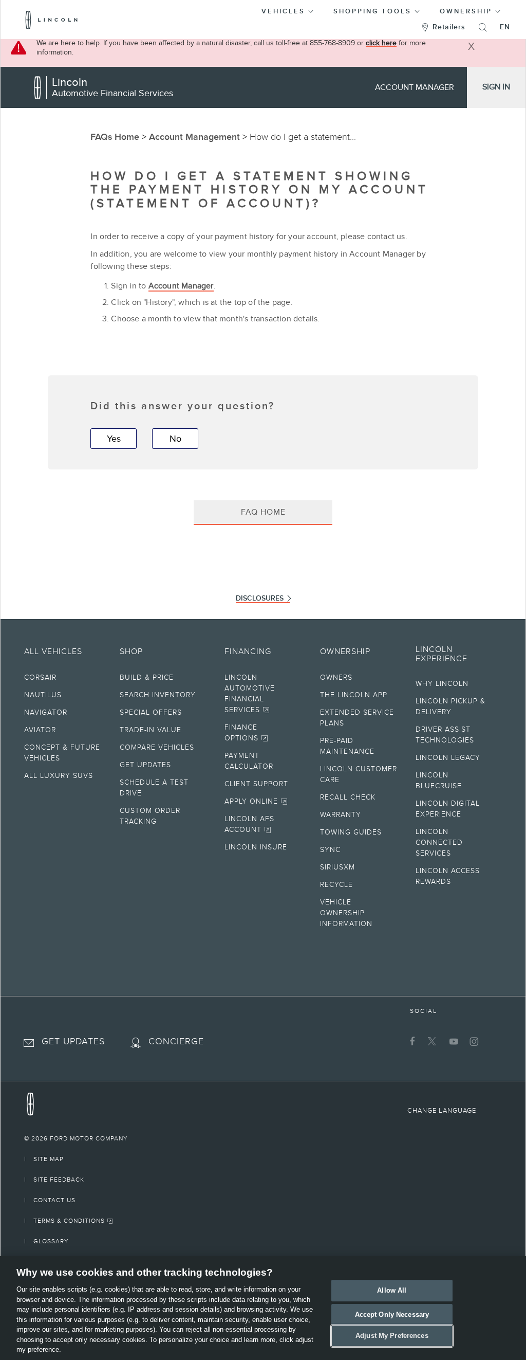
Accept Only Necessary (392, 1314)
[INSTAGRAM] (473, 1041)
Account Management (194, 137)
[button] (288, 9)
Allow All (391, 1290)
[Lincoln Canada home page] (30, 1101)
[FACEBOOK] (411, 1041)
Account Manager (181, 286)
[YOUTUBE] (452, 1041)
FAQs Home (114, 137)
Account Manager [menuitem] (414, 87)
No (175, 438)
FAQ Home (263, 512)
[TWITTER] (432, 1041)
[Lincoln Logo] (51, 19)
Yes (114, 438)
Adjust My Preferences (391, 1336)
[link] (263, 1138)
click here (381, 43)
